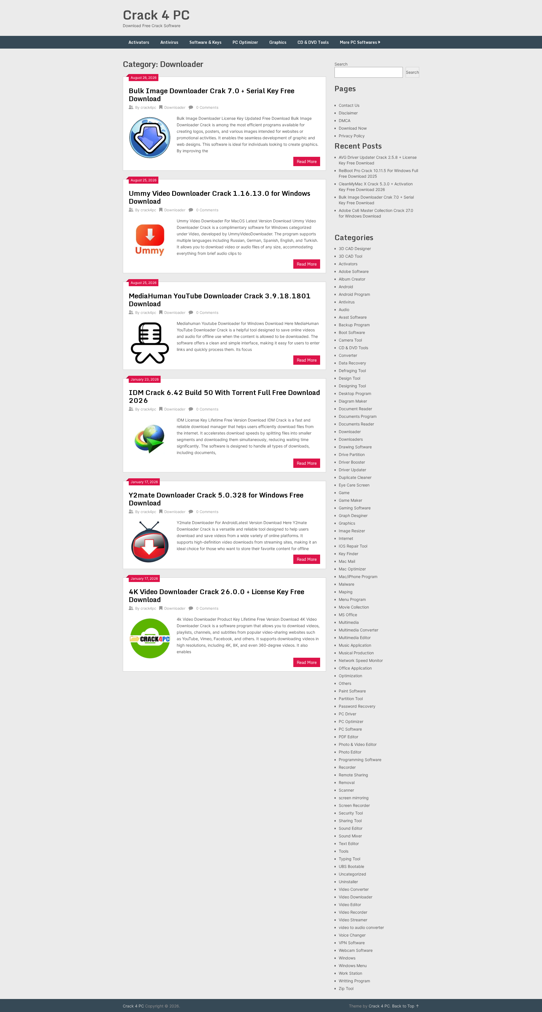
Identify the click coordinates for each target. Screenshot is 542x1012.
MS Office (348, 614)
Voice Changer (352, 935)
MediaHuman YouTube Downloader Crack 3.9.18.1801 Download (220, 299)
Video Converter (354, 889)
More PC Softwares (358, 42)
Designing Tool (352, 385)
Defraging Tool (352, 370)
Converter (348, 355)
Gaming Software (355, 507)
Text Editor (349, 843)
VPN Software (352, 942)
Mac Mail (347, 561)
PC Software (350, 729)
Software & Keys (205, 42)
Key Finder (348, 553)
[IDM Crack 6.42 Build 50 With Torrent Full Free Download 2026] (150, 439)
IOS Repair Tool (353, 546)
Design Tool (349, 378)
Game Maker (350, 500)
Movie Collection (354, 607)
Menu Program (352, 599)
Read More (307, 161)
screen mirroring (354, 797)
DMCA (344, 120)
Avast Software (353, 317)
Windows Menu (353, 965)
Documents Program (358, 416)
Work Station (350, 973)
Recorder (347, 767)
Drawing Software (355, 446)
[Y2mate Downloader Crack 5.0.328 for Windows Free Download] (150, 541)
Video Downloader (355, 896)
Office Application (355, 668)
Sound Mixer (350, 835)
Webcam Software (356, 950)
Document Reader (355, 408)
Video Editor (350, 904)
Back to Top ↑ (405, 1006)
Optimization (350, 675)
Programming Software (360, 759)
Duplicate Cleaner (355, 477)
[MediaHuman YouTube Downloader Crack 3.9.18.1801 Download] (150, 342)
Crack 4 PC (156, 15)
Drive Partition (352, 454)
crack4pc (148, 107)
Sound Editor (350, 828)
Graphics (277, 42)
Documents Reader (356, 424)
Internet (346, 538)
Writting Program (354, 980)
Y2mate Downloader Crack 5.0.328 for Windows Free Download (216, 498)
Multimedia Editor (355, 637)
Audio (344, 309)
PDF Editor (348, 736)
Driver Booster (352, 462)
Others (345, 683)
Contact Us (349, 105)
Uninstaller (348, 881)
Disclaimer (348, 112)
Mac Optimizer (352, 568)
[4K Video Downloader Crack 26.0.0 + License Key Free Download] (150, 638)
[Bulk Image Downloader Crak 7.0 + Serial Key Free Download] (150, 137)
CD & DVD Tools (313, 42)
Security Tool (351, 813)
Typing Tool (349, 858)
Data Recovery (352, 363)
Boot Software (352, 332)
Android (346, 286)
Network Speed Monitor (361, 660)
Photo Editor (350, 752)
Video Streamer (353, 919)
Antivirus (169, 42)
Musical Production (356, 652)
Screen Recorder (354, 805)
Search (341, 64)
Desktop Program (355, 393)
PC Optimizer (245, 42)
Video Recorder (353, 912)
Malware (346, 584)
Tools (343, 851)
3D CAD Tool (350, 256)
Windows (347, 957)
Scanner (346, 790)
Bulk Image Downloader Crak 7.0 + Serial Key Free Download (211, 94)
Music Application (355, 645)
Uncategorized (352, 874)
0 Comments (207, 107)
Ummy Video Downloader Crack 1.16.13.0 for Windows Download (219, 197)
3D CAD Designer (355, 248)
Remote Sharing (353, 774)
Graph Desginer (353, 515)
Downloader (174, 107)
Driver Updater (352, 469)
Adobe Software (354, 271)
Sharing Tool (350, 820)
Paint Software (352, 691)
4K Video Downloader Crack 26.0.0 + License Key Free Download (216, 595)
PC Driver (347, 713)
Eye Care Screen (354, 485)
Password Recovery (357, 706)
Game (344, 492)
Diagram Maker (353, 401)
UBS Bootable (351, 866)
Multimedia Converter (358, 629)
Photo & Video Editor (358, 744)
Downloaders (351, 439)
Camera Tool (350, 340)
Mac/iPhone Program (358, 576)
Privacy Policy (352, 135)
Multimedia (349, 622)
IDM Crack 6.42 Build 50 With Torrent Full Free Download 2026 (224, 396)
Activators (138, 42)
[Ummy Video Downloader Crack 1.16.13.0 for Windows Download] (150, 239)
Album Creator (352, 279)
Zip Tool (346, 988)
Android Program (354, 294)
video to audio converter (361, 927)
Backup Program (354, 324)
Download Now (353, 128)
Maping (346, 591)
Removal (347, 782)
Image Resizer (352, 530)
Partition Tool (351, 698)
